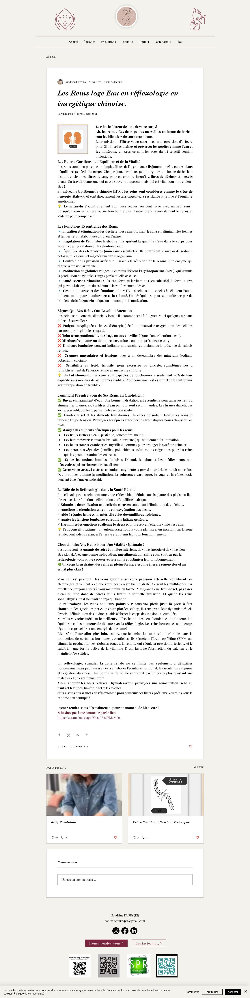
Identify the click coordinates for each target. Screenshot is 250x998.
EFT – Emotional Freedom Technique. (161, 822)
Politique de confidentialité (29, 993)
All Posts (51, 56)
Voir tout (199, 767)
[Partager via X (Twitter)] (68, 735)
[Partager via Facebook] (59, 735)
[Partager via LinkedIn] (77, 735)
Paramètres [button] (192, 992)
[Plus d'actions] (190, 82)
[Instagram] (116, 930)
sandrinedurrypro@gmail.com (125, 921)
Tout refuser (212, 992)
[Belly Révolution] (84, 795)
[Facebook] (124, 930)
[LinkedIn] (133, 930)
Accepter (233, 992)
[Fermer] (245, 991)
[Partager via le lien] (86, 735)
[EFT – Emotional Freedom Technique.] (166, 795)
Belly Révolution (63, 822)
